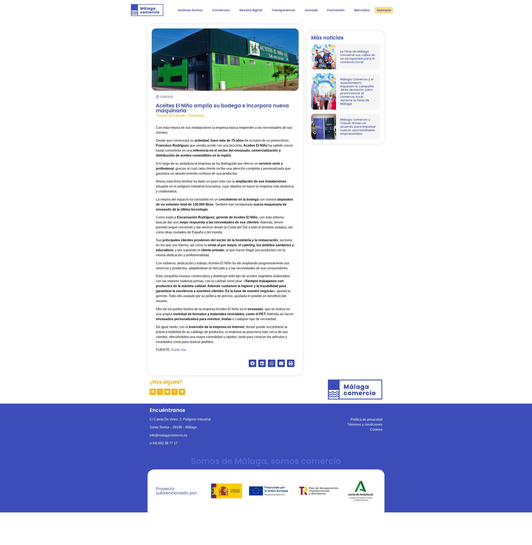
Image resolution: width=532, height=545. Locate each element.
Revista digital (250, 10)
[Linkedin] (182, 392)
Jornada (311, 10)
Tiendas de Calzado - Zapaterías (180, 115)
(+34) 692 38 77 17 (163, 443)
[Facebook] (153, 392)
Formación (336, 10)
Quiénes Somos (190, 10)
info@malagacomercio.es (168, 435)
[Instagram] (174, 392)
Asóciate (384, 10)
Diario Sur (178, 349)
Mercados (362, 10)
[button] (252, 363)
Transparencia (283, 10)
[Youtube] (167, 392)
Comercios (221, 10)
